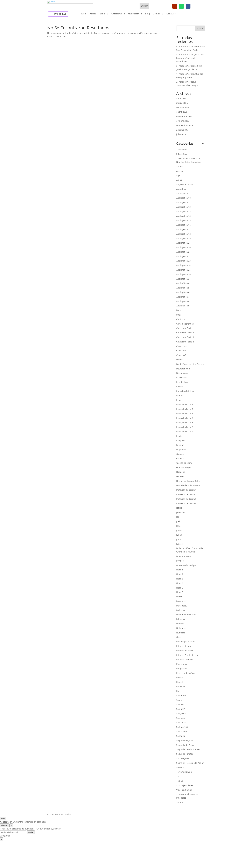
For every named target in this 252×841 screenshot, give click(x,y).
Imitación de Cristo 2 (186, 494)
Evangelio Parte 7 (184, 431)
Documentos (182, 373)
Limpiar (4, 825)
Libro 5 (179, 587)
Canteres (180, 319)
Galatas (180, 454)
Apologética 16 (183, 224)
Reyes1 (179, 677)
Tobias (179, 780)
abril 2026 (181, 98)
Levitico (180, 560)
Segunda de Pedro (185, 745)
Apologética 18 (183, 233)
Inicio (83, 14)
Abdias (179, 166)
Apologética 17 (183, 229)
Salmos (179, 700)
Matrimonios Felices (186, 614)
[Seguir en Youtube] (174, 6)
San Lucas (181, 722)
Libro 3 (179, 578)
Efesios (179, 386)
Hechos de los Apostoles (188, 481)
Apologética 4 (182, 283)
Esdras (179, 395)
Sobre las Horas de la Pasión (190, 763)
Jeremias (180, 512)
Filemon (180, 445)
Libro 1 (179, 569)
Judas (179, 534)
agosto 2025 (182, 129)
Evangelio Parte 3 (184, 413)
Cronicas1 (181, 350)
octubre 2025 (182, 120)
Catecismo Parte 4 (185, 341)
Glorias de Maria (184, 462)
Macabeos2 (181, 605)
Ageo (178, 175)
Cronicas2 (181, 355)
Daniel (179, 359)
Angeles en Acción (185, 184)
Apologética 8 (182, 301)
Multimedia (133, 14)
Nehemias (181, 628)
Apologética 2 (182, 242)
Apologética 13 (183, 211)
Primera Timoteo (184, 659)
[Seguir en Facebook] (188, 6)
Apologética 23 (183, 260)
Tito (178, 776)
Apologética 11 (183, 202)
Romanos (180, 686)
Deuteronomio (183, 368)
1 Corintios (181, 149)
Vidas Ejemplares (184, 785)
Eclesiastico (182, 382)
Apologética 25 (183, 269)
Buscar (199, 28)
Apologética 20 (183, 247)
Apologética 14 (183, 216)
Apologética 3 (182, 278)
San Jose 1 (181, 713)
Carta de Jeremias (185, 323)
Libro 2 (179, 574)
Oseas (179, 637)
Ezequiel (180, 440)
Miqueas (180, 619)
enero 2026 (181, 111)
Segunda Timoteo (184, 753)
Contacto (171, 14)
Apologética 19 (183, 238)
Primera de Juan (184, 646)
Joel (178, 521)
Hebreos (180, 476)
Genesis (180, 458)
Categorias (60, 14)
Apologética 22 (183, 256)
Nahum (180, 623)
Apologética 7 (182, 296)
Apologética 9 (182, 305)
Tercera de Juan (184, 771)
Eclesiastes (181, 377)
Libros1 (179, 596)
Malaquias (181, 610)
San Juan (180, 718)
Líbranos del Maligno (186, 565)
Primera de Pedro (184, 650)
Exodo (179, 436)
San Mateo (181, 731)
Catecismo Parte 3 (185, 337)
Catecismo (116, 14)
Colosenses (181, 346)
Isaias (179, 507)
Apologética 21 (183, 251)
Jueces (179, 543)
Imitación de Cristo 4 (186, 503)
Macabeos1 (181, 601)
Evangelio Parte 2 (184, 409)
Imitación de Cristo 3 (186, 499)
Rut (178, 691)
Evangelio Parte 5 (184, 422)
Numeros (180, 632)
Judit (178, 539)
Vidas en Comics (184, 789)
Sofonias (180, 767)
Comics (156, 14)
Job (177, 516)
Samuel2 (180, 709)
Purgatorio (181, 668)
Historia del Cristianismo (188, 485)
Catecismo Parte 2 (185, 332)
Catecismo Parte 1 (185, 328)
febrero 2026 (182, 107)
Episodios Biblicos (185, 391)
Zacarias (180, 802)
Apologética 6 (182, 292)
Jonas (179, 525)
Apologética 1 (182, 193)
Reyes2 (179, 682)
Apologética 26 (183, 274)
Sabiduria (181, 695)
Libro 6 (179, 592)
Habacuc (180, 472)
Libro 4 (179, 583)
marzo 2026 (182, 103)
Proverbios (181, 664)
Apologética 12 (183, 207)
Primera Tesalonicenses (188, 655)
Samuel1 (180, 704)
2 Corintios (181, 154)
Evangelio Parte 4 (184, 418)
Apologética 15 (183, 220)
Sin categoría (182, 758)
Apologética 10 (183, 197)
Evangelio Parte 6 (184, 427)
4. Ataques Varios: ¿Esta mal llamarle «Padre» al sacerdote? (190, 58)
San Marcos (182, 726)
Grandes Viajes (183, 467)
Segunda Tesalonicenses (188, 749)
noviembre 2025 (184, 116)
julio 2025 (181, 134)
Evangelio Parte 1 (184, 404)
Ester (178, 400)
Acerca (93, 14)
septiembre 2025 (184, 125)
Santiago (180, 736)
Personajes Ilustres (185, 641)
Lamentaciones (183, 556)
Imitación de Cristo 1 (186, 489)
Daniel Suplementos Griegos (190, 364)
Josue (179, 530)
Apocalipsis (181, 189)
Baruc (179, 310)
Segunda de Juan (184, 740)
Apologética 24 (183, 265)
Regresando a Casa (185, 673)
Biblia (102, 14)
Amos (179, 180)
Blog (147, 14)
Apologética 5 (182, 287)
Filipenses (181, 449)
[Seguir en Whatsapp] (181, 6)
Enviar (31, 832)
